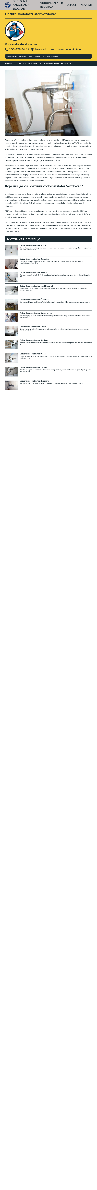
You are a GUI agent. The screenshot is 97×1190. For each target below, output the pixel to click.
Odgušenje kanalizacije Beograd (21, 5)
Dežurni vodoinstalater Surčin (33, 327)
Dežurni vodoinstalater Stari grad (34, 340)
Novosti (86, 5)
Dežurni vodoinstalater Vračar (33, 354)
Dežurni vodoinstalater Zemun (33, 367)
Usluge (72, 5)
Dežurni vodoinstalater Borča (33, 245)
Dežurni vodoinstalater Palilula (33, 273)
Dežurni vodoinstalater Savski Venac (36, 313)
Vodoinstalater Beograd (51, 5)
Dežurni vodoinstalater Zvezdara (34, 381)
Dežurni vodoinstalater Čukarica (34, 300)
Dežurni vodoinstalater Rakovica (34, 259)
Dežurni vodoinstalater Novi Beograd (36, 286)
